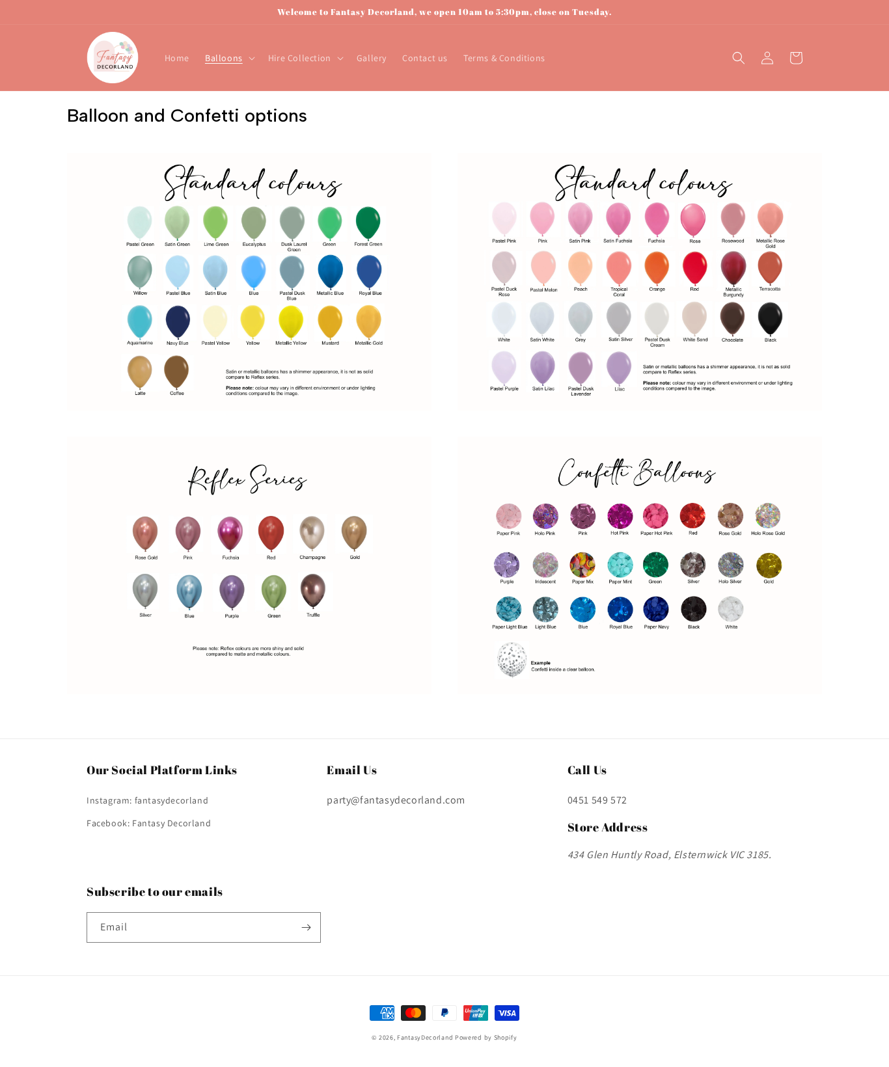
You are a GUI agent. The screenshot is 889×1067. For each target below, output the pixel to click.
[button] (228, 58)
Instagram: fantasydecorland (147, 800)
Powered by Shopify (486, 1037)
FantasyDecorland (425, 1037)
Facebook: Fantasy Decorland (149, 823)
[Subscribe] (306, 927)
